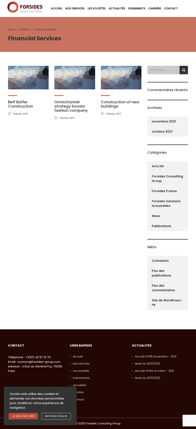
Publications (161, 226)
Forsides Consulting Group (167, 178)
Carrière (154, 8)
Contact (171, 8)
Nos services (75, 8)
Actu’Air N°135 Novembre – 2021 (155, 356)
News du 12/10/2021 (147, 363)
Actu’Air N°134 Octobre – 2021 (154, 371)
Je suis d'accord (23, 416)
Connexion (160, 261)
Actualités (117, 8)
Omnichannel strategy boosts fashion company (71, 106)
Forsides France (164, 191)
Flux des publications (161, 273)
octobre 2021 (162, 131)
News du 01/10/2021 (147, 378)
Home (11, 29)
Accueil (56, 8)
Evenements (136, 8)
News (156, 216)
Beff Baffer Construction (20, 104)
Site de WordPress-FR (167, 302)
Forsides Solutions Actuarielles (166, 203)
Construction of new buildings (120, 104)
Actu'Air (158, 166)
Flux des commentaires (163, 287)
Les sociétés (97, 8)
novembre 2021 (164, 121)
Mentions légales (56, 416)
